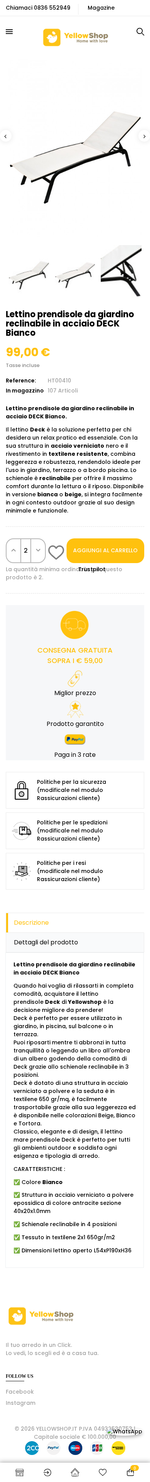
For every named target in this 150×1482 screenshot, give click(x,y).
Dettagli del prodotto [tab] (46, 942)
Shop (19, 1472)
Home (75, 1472)
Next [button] (144, 136)
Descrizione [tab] (31, 922)
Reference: (21, 380)
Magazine (101, 8)
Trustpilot (91, 569)
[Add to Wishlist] (56, 554)
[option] (75, 148)
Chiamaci (19, 8)
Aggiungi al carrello (105, 550)
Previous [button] (6, 136)
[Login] (47, 1472)
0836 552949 (52, 8)
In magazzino (25, 390)
